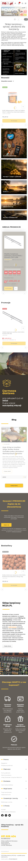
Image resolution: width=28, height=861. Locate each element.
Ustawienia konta (6, 794)
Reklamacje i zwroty (6, 802)
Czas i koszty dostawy (7, 785)
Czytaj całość (7, 471)
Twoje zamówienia (6, 792)
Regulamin (18, 528)
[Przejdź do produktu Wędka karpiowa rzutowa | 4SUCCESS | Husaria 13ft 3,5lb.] (14, 319)
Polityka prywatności (7, 765)
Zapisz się (6, 525)
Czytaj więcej (14, 485)
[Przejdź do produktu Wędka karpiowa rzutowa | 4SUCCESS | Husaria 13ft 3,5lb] (14, 242)
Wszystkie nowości (6, 81)
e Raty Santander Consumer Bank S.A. (11, 777)
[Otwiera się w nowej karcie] (2, 815)
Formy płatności (5, 773)
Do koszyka (14, 120)
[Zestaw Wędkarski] (20, 68)
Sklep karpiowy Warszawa (8, 812)
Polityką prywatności (16, 531)
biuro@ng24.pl (5, 838)
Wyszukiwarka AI (5, 851)
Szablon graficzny (9, 859)
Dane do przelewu (6, 775)
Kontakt (3, 809)
